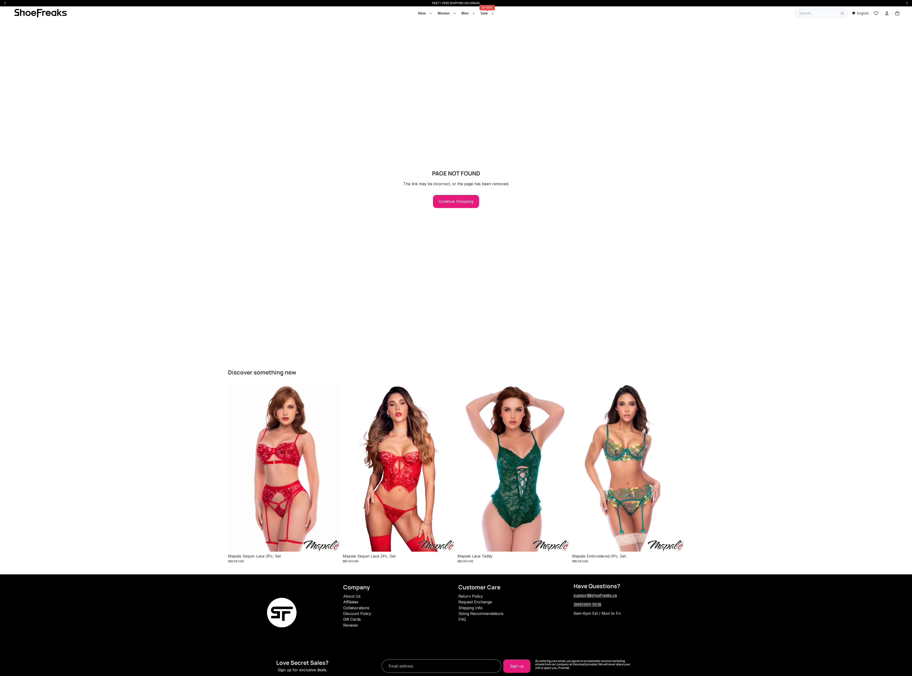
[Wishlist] (876, 13)
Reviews (350, 625)
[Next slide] (333, 467)
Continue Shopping (456, 201)
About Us (352, 596)
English (863, 13)
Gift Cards (352, 619)
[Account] (887, 13)
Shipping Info (470, 607)
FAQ (462, 619)
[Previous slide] (235, 467)
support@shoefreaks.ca (595, 595)
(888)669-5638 (587, 604)
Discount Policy (357, 613)
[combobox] (860, 13)
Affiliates (350, 602)
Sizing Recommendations (481, 613)
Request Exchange (475, 602)
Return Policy (470, 596)
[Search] (842, 13)
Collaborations (356, 607)
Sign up (517, 666)
